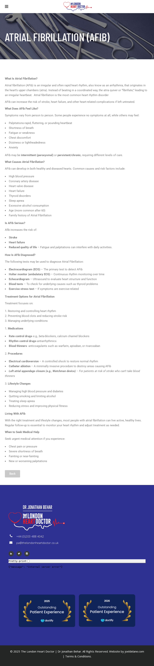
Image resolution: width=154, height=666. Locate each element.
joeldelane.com (134, 651)
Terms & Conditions (78, 656)
